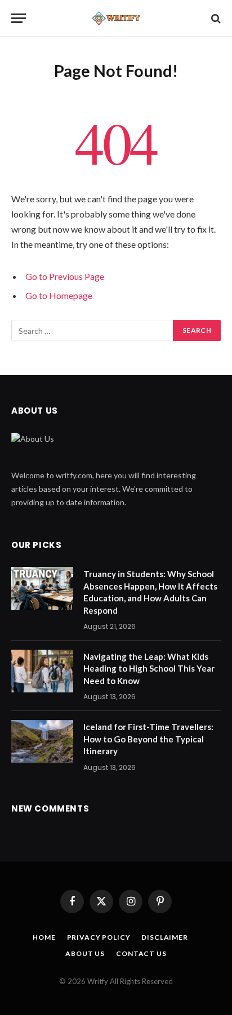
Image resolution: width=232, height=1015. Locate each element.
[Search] (215, 18)
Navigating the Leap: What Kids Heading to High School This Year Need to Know (149, 668)
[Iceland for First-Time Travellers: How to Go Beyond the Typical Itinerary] (42, 741)
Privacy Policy (99, 937)
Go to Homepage (58, 295)
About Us (85, 953)
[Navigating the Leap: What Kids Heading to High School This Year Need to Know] (42, 671)
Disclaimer (164, 937)
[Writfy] (116, 18)
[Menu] (18, 18)
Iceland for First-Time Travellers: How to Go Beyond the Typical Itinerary (148, 739)
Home (44, 937)
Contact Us (141, 953)
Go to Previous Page (64, 276)
